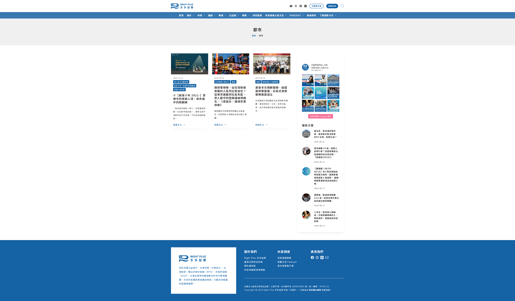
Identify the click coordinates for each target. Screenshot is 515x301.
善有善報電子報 (285, 265)
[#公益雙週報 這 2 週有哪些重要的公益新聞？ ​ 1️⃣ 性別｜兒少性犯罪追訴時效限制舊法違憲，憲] (321, 93)
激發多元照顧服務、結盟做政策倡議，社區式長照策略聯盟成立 (271, 90)
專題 (221, 15)
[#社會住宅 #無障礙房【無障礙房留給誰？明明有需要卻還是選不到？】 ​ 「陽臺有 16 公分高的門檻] (321, 106)
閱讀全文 (177, 125)
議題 (210, 15)
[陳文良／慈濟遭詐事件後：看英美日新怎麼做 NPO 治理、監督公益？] (306, 133)
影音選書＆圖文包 (274, 15)
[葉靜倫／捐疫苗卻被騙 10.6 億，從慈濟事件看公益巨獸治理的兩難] (306, 197)
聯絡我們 (311, 15)
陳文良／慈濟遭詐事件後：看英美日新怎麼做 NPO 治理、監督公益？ (325, 133)
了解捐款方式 (327, 15)
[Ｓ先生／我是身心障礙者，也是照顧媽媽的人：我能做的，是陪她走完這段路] (306, 215)
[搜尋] (342, 6)
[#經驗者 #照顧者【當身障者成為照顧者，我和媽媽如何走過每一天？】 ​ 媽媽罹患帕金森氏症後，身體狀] (308, 106)
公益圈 (232, 15)
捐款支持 (332, 6)
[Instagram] (305, 6)
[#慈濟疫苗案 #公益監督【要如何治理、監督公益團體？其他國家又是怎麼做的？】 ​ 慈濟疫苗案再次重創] (333, 80)
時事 (200, 15)
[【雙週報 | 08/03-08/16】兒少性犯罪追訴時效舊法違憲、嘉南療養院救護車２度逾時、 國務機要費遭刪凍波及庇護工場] (306, 171)
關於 (189, 15)
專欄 (244, 15)
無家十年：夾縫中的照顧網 (184, 86)
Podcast (295, 15)
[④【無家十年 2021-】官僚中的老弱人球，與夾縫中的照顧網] (189, 63)
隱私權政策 (250, 265)
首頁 (181, 15)
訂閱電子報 (316, 6)
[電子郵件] (291, 6)
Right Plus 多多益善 (255, 257)
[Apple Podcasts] (296, 6)
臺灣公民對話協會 (253, 261)
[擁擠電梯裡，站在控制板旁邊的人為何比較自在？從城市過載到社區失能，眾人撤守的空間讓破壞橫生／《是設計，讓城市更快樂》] (230, 63)
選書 (233, 82)
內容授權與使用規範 (254, 269)
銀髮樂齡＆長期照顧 (270, 82)
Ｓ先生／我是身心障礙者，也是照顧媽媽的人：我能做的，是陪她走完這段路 (326, 217)
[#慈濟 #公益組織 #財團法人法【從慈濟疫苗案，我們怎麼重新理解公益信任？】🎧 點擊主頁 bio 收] (308, 93)
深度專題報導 (284, 257)
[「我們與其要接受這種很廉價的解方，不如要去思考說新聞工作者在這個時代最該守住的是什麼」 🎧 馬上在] (321, 80)
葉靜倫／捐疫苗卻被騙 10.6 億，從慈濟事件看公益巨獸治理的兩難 (326, 197)
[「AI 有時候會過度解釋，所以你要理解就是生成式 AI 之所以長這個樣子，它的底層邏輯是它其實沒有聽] (308, 80)
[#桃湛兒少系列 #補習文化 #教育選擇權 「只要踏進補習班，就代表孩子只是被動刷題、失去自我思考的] (333, 106)
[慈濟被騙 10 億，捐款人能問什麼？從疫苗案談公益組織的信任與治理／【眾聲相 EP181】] (306, 151)
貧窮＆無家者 (179, 89)
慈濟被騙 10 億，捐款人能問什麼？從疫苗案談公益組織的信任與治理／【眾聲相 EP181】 (326, 153)
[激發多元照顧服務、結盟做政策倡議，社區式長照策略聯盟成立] (271, 63)
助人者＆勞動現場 (181, 82)
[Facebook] (300, 6)
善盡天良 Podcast (287, 261)
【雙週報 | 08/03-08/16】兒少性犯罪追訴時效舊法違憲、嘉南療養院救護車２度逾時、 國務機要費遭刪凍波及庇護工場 (326, 176)
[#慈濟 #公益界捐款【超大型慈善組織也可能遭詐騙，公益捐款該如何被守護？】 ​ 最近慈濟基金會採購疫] (333, 93)
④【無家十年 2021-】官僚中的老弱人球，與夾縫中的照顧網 (189, 98)
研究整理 (257, 15)
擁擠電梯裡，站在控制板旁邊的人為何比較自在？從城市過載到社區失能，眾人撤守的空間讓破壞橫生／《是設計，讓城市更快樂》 (230, 96)
